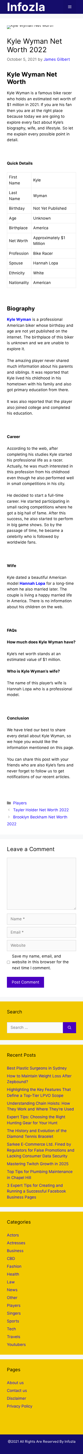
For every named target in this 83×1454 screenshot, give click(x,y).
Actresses (16, 1243)
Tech (11, 1329)
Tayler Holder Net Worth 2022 (41, 810)
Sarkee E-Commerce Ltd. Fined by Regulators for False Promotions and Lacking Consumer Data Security (40, 1150)
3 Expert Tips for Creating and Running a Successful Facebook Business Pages (36, 1191)
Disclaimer (16, 1398)
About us (15, 1382)
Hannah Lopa (32, 583)
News (12, 1290)
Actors (13, 1235)
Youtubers (16, 1344)
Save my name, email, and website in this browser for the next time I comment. (40, 962)
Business (15, 1250)
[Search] (69, 1027)
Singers (14, 1313)
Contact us (17, 1390)
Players (20, 803)
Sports (13, 1321)
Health (13, 1274)
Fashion (14, 1266)
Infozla (26, 7)
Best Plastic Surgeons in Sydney (37, 1068)
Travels (13, 1336)
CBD (11, 1258)
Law (11, 1282)
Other (12, 1297)
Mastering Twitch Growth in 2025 (37, 1163)
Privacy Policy (19, 1406)
